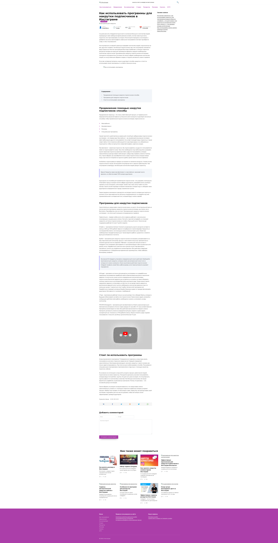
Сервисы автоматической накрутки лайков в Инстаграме (105, 489)
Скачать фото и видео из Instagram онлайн (160, 518)
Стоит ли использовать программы (114, 100)
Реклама (155, 7)
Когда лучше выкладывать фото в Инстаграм (168, 488)
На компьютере (129, 7)
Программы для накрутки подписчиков (115, 97)
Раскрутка (146, 7)
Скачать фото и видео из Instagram (143, 2)
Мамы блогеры (161, 31)
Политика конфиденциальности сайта (126, 517)
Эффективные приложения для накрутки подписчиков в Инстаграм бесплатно (170, 462)
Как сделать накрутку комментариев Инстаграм (148, 469)
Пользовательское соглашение (124, 518)
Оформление (117, 7)
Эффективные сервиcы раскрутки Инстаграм (148, 496)
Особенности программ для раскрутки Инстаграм (128, 488)
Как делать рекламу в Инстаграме (107, 468)
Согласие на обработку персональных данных (129, 520)
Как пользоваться (105, 7)
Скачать (162, 7)
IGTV (168, 7)
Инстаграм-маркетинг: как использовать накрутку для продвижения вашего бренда (166, 17)
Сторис (138, 7)
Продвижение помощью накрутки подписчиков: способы (121, 95)
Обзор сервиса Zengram (128, 466)
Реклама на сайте (153, 517)
